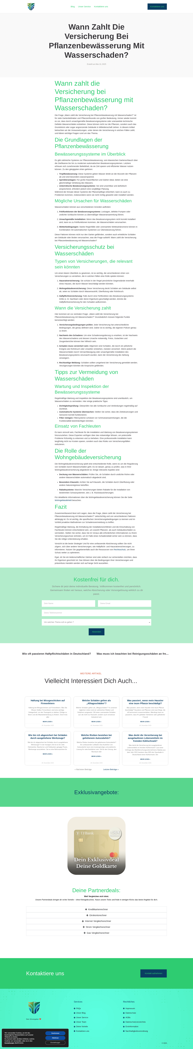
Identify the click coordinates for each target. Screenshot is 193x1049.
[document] (96, 1010)
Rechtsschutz (120, 471)
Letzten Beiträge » (111, 691)
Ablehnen (55, 1038)
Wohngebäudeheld (63, 422)
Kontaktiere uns (101, 6)
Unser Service (84, 6)
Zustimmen (55, 1033)
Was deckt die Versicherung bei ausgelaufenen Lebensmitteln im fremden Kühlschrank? (145, 660)
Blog (73, 6)
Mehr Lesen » (48, 643)
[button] (96, 972)
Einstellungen (9, 1043)
